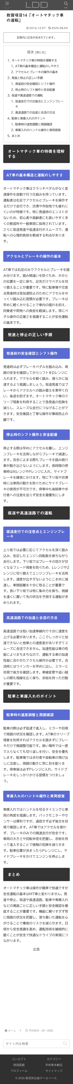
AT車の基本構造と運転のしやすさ (37, 66)
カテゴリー (54, 1059)
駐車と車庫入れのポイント (29, 118)
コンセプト (19, 1059)
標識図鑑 (19, 1064)
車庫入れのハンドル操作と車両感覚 (38, 129)
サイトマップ (53, 1070)
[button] (65, 1043)
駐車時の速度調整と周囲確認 (33, 124)
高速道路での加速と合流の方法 (35, 112)
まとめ (16, 135)
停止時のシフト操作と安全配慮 (35, 89)
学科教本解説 (53, 1064)
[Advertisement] (36, 989)
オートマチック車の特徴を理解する (34, 60)
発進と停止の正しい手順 (27, 77)
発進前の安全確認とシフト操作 (35, 83)
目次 (30, 52)
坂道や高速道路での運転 (27, 95)
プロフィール (19, 1070)
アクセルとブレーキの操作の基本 (36, 71)
